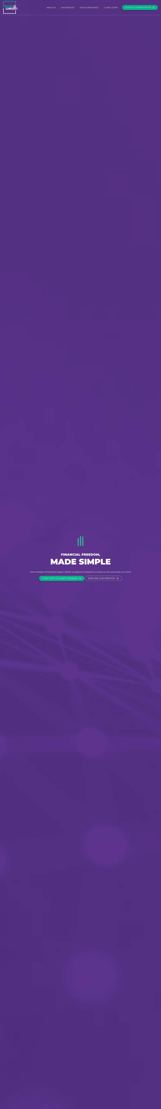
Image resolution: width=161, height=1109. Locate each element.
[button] (51, 7)
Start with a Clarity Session (59, 578)
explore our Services (101, 578)
